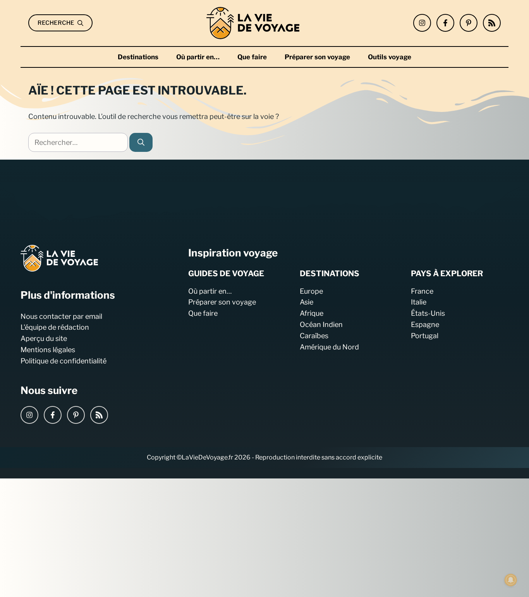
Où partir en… (198, 57)
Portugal (424, 335)
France (422, 291)
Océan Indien (321, 324)
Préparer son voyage (317, 57)
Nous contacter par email (61, 316)
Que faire (252, 57)
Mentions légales (48, 350)
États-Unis (428, 313)
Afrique (311, 313)
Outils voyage (389, 57)
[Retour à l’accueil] (252, 22)
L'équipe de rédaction (55, 327)
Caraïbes (314, 335)
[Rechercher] (141, 142)
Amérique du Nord (329, 346)
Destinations (138, 57)
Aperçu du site (44, 338)
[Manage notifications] (511, 580)
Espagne (425, 324)
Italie (418, 302)
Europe (311, 291)
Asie (306, 302)
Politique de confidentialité (63, 360)
